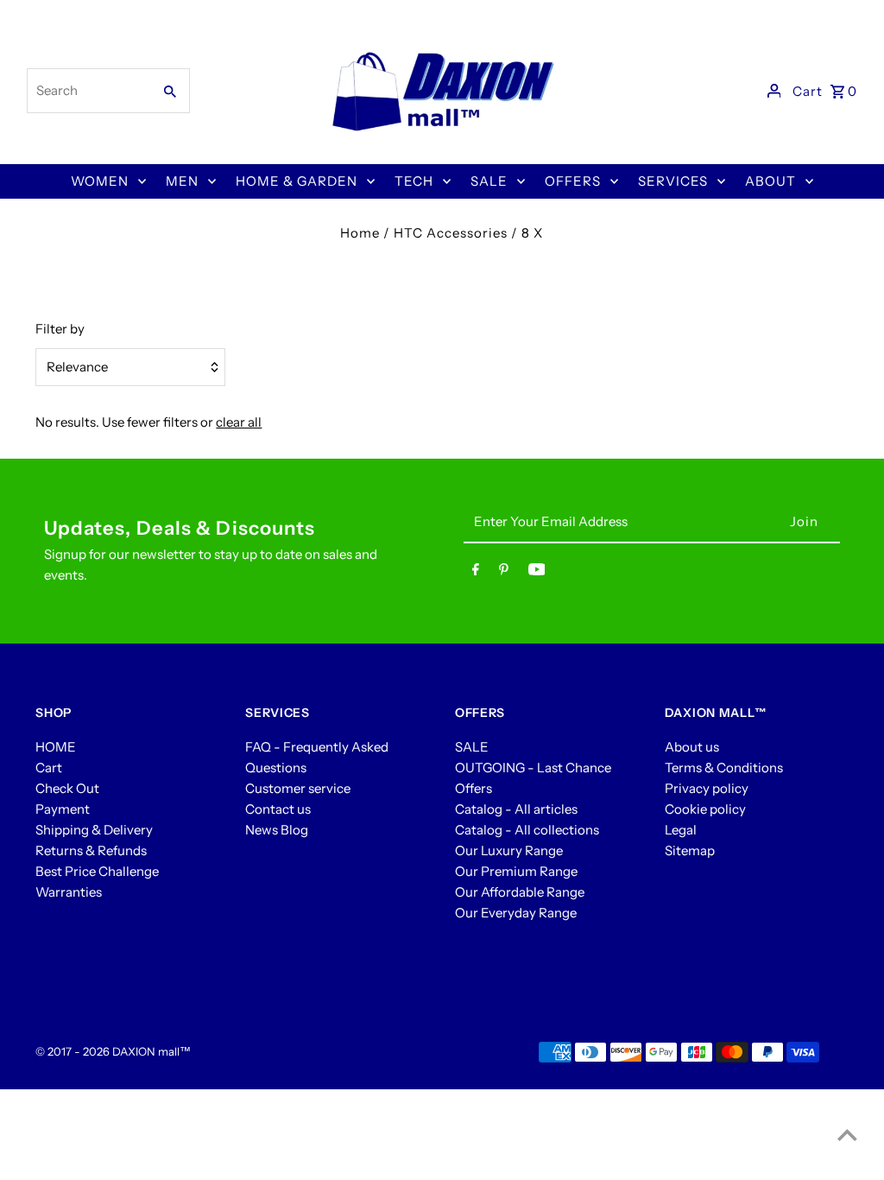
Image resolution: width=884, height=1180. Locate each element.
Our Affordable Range (519, 892)
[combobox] (88, 90)
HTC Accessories (451, 233)
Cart (48, 767)
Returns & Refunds (91, 850)
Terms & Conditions (724, 767)
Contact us (278, 809)
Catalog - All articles (516, 809)
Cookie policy (705, 809)
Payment (62, 809)
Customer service (297, 788)
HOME (55, 747)
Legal (681, 830)
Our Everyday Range (516, 912)
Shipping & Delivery (94, 830)
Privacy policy (706, 788)
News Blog (276, 830)
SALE (472, 747)
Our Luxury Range (509, 850)
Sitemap (690, 850)
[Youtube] (537, 572)
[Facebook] (475, 572)
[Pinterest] (503, 572)
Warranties (68, 892)
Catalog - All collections (527, 830)
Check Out (67, 788)
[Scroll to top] (847, 1134)
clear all (239, 422)
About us (692, 747)
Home (360, 233)
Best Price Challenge (97, 871)
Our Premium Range (516, 871)
